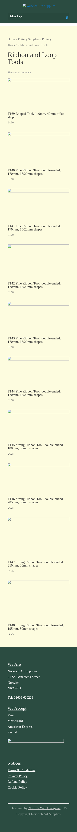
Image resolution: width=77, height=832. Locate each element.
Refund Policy (17, 781)
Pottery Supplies (29, 39)
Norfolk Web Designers (44, 808)
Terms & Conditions (21, 770)
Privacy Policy (17, 776)
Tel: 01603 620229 (20, 697)
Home (12, 39)
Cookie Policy (17, 787)
